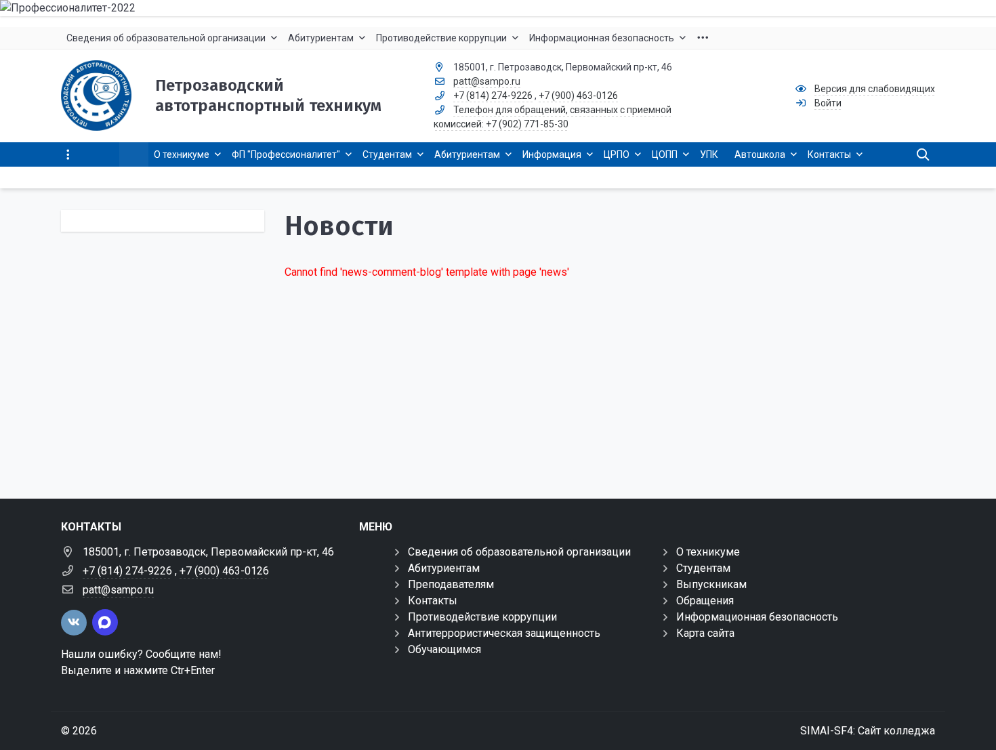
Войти (828, 103)
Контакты (432, 600)
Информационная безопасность (757, 616)
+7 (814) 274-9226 (493, 95)
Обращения (705, 600)
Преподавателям (451, 584)
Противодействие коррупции (482, 616)
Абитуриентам (444, 568)
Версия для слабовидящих (874, 88)
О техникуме (708, 551)
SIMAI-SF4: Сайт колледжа (867, 730)
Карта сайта (705, 633)
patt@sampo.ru (486, 81)
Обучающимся (444, 649)
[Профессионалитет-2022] (498, 8)
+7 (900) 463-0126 (578, 95)
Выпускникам (711, 584)
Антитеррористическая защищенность (504, 633)
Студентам (703, 568)
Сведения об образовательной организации (519, 551)
